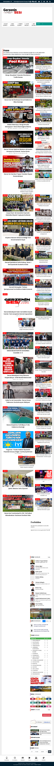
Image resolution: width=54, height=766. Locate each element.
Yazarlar (36, 760)
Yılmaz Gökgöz (39, 582)
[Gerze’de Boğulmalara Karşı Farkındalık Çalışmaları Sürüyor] (35, 743)
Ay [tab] (50, 621)
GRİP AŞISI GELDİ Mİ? (39, 605)
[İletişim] (36, 1)
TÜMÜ (49, 557)
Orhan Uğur (38, 566)
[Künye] (47, 1)
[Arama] (33, 1)
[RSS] (50, 1)
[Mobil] (30, 1)
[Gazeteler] (44, 1)
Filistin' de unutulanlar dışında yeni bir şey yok (43, 600)
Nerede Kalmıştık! (39, 589)
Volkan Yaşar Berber (41, 561)
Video (29, 760)
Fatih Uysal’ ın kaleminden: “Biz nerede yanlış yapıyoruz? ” (42, 574)
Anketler (44, 760)
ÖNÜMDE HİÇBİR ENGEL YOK (41, 562)
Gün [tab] (44, 621)
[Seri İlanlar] (41, 1)
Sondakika (14, 760)
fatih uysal (38, 571)
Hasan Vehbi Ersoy (40, 593)
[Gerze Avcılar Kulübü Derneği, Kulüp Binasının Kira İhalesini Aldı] (35, 732)
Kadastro (37, 578)
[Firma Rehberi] (39, 1)
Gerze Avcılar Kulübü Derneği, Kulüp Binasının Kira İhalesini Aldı (40, 630)
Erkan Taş (38, 588)
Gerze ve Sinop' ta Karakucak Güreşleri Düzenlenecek (39, 625)
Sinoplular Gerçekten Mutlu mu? (42, 584)
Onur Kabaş (38, 604)
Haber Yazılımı (37, 764)
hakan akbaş (39, 577)
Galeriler (23, 760)
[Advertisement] (27, 37)
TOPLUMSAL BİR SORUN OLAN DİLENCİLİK (41, 568)
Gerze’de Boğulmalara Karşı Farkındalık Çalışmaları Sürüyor (45, 742)
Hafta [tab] (47, 621)
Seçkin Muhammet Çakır (42, 598)
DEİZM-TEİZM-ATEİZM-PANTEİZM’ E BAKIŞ (42, 595)
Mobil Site (6, 760)
